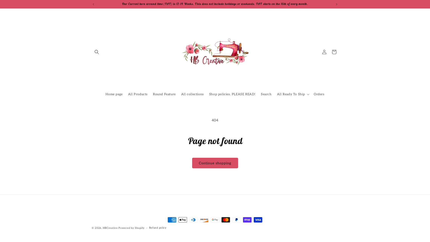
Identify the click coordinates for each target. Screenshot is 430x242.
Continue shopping (215, 163)
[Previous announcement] (93, 4)
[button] (97, 52)
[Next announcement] (337, 4)
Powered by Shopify (131, 228)
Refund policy (158, 227)
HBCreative (110, 228)
